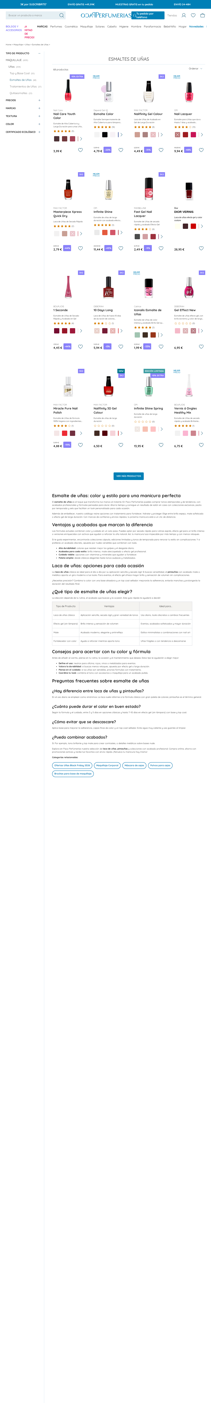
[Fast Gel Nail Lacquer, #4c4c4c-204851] (137, 236)
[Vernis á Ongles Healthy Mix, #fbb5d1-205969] (185, 433)
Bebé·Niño (170, 26)
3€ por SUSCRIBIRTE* (33, 4)
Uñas (27, 44)
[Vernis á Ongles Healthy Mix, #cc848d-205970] (193, 433)
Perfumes (56, 26)
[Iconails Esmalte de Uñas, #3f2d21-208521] (145, 335)
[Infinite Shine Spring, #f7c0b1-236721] (145, 429)
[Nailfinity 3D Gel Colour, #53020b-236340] (104, 433)
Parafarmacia (152, 26)
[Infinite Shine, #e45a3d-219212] (104, 232)
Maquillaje (86, 26)
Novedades (196, 26)
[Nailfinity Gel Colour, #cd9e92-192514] (137, 134)
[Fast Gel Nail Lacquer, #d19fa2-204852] (145, 236)
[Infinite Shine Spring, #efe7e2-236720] (137, 429)
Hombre (136, 26)
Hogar (183, 26)
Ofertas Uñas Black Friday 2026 (72, 765)
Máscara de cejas (134, 765)
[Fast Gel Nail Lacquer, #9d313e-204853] (153, 236)
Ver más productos (128, 476)
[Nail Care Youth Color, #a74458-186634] (72, 138)
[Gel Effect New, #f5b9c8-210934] (177, 330)
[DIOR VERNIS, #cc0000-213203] (193, 226)
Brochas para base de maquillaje (72, 773)
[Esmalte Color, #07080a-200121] (104, 134)
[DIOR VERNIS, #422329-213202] (185, 226)
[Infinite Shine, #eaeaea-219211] (97, 232)
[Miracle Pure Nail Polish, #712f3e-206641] (72, 433)
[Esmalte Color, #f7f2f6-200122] (112, 134)
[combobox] (36, 15)
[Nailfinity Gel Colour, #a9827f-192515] (145, 134)
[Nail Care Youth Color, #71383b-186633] (64, 138)
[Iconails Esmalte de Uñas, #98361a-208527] (153, 335)
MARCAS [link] (42, 26)
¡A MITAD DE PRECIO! (29, 32)
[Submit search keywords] (61, 15)
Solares (100, 26)
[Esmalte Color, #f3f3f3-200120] (97, 134)
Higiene (123, 26)
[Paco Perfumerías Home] (106, 15)
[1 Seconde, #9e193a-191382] (72, 330)
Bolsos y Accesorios (14, 28)
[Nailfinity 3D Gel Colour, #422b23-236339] (97, 433)
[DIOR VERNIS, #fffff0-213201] (177, 226)
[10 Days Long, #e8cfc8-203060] (97, 330)
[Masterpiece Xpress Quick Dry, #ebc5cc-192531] (72, 233)
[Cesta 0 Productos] (203, 15)
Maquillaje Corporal (107, 765)
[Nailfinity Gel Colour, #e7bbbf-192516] (153, 134)
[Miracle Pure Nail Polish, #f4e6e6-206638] (56, 433)
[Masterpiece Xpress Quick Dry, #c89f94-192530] (64, 233)
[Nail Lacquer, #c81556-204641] (193, 134)
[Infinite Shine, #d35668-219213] (112, 232)
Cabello (112, 26)
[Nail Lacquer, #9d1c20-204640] (185, 134)
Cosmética (71, 26)
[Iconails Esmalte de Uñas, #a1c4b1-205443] (137, 335)
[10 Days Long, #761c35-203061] (104, 330)
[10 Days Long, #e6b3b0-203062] (112, 330)
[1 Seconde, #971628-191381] (64, 330)
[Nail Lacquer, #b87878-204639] (177, 134)
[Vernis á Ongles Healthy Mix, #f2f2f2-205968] (177, 433)
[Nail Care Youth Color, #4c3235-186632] (56, 138)
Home (9, 44)
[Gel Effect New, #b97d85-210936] (193, 330)
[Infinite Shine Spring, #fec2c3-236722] (153, 429)
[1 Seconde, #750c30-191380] (56, 330)
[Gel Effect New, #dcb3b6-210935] (185, 330)
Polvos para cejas (160, 765)
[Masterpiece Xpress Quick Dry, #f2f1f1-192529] (56, 233)
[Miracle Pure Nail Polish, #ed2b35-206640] (64, 433)
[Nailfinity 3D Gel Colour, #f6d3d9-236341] (112, 433)
